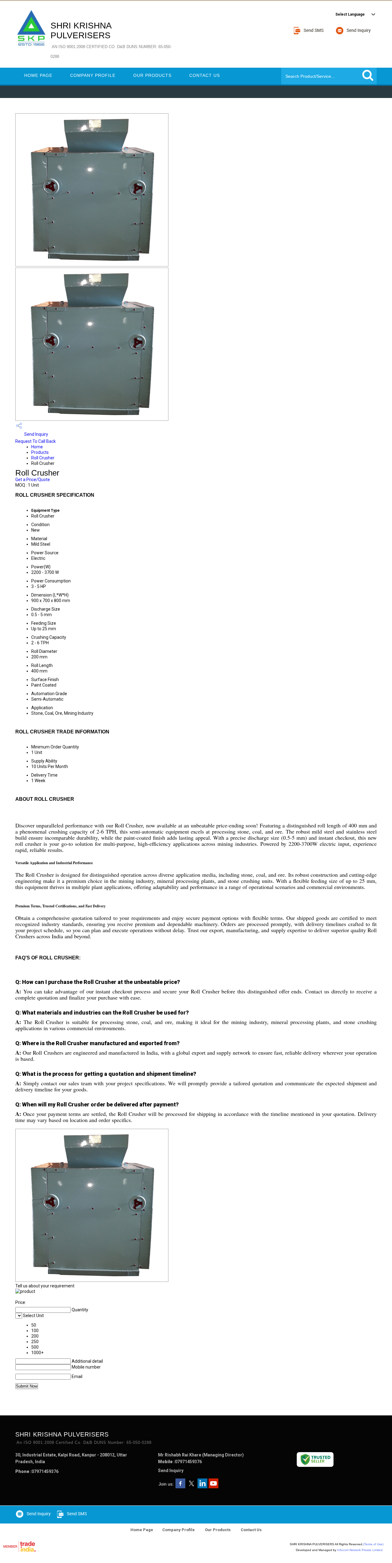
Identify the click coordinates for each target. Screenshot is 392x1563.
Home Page (38, 75)
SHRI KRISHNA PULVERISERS (111, 40)
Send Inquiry (35, 434)
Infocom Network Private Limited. (360, 1550)
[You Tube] (213, 1487)
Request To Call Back (35, 441)
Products (40, 452)
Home (37, 446)
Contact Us (204, 75)
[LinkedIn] (202, 1487)
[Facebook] (180, 1487)
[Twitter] (191, 1487)
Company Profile (92, 75)
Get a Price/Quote (32, 479)
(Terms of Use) (373, 1544)
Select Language (350, 14)
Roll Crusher (43, 457)
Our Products (152, 75)
